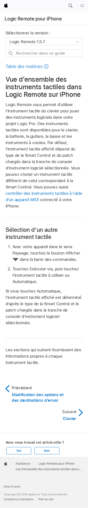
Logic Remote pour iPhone (33, 19)
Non (46, 450)
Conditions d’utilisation (18, 499)
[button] (70, 6)
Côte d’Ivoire (12, 486)
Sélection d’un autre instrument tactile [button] (32, 233)
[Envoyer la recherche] (10, 53)
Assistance (22, 463)
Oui (18, 450)
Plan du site (46, 499)
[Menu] (82, 6)
